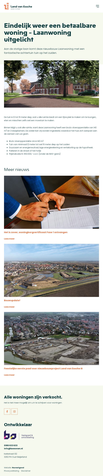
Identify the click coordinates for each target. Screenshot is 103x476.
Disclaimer (26, 471)
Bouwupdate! (12, 300)
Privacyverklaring (11, 471)
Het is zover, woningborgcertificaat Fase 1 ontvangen (35, 232)
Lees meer (9, 239)
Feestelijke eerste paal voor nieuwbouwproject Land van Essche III (43, 368)
